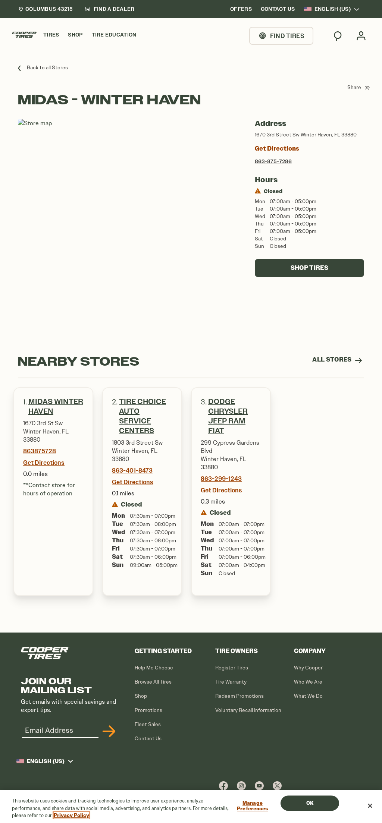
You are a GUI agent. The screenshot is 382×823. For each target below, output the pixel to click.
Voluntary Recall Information (248, 710)
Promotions (148, 710)
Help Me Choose (154, 668)
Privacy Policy (71, 815)
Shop (141, 696)
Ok (309, 803)
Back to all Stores (47, 67)
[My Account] (361, 36)
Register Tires (231, 668)
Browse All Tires (153, 682)
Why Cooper (308, 668)
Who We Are (308, 682)
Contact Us (148, 738)
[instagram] (241, 785)
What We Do (308, 696)
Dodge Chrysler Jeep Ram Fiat (228, 416)
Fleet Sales (148, 724)
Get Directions (277, 148)
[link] (110, 8)
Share (354, 87)
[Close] (370, 806)
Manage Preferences (252, 806)
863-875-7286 (273, 161)
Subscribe (107, 731)
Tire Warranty (231, 682)
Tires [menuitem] (51, 35)
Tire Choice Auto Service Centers (142, 416)
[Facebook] (223, 785)
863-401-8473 (132, 470)
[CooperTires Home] (24, 35)
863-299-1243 (221, 478)
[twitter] (277, 785)
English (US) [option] (332, 9)
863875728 (39, 451)
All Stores (332, 359)
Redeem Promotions (239, 696)
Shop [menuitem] (75, 35)
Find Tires (287, 36)
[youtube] (259, 785)
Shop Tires (309, 268)
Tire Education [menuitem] (114, 35)
